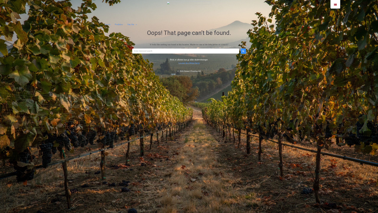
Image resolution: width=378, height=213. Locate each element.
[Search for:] (185, 51)
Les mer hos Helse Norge (189, 63)
